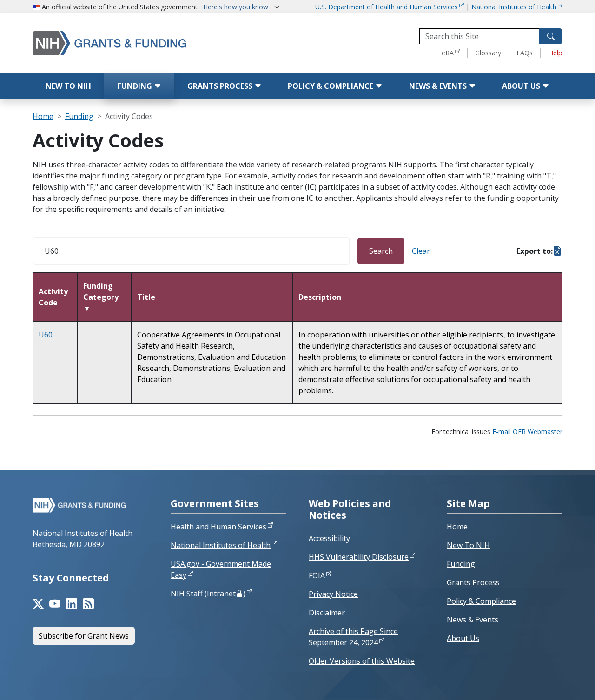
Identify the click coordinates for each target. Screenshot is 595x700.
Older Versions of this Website (362, 661)
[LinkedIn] (71, 603)
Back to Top (554, 682)
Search (381, 251)
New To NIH (468, 545)
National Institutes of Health (513, 6)
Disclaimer (327, 613)
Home (43, 116)
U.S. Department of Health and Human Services (386, 6)
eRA (448, 52)
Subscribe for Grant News (84, 636)
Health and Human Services (218, 527)
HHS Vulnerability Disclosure (359, 557)
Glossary (488, 52)
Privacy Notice (333, 594)
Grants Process (220, 86)
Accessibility (329, 538)
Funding (136, 86)
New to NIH (68, 86)
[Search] (550, 36)
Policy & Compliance (331, 86)
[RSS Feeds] (88, 603)
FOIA (317, 575)
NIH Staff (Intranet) (208, 593)
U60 (46, 335)
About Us (522, 86)
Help (555, 52)
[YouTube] (54, 603)
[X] (38, 603)
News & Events (439, 86)
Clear (421, 251)
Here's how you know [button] (236, 6)
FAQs (524, 52)
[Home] (128, 43)
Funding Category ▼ (101, 297)
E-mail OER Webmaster (527, 431)
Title (146, 297)
